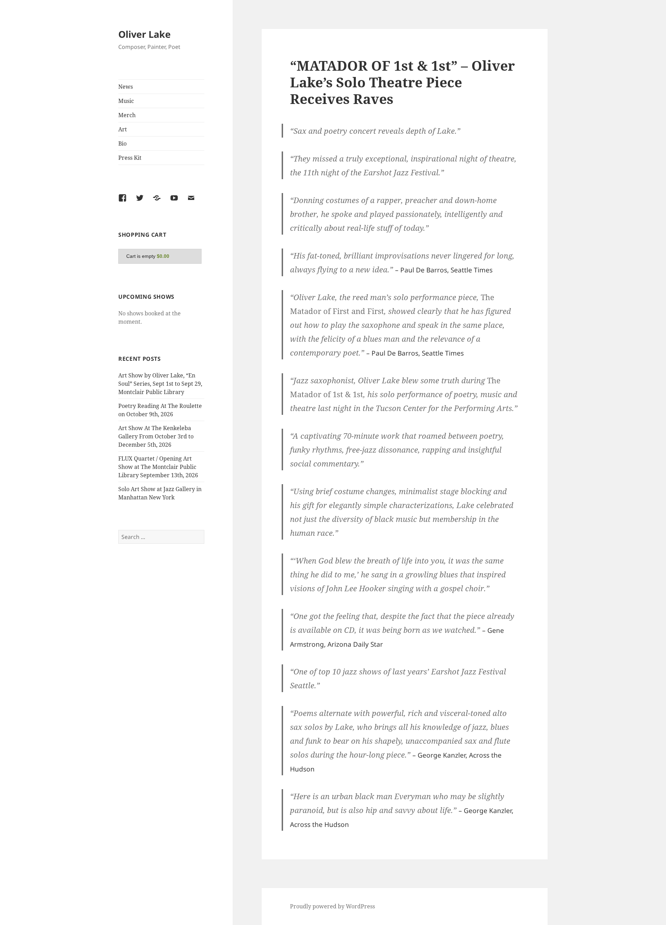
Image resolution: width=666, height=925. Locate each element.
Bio (122, 143)
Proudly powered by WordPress (332, 906)
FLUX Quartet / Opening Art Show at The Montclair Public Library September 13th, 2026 (158, 467)
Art (122, 129)
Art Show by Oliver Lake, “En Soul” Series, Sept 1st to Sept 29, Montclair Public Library (160, 384)
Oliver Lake (144, 34)
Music (126, 101)
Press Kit (130, 158)
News (125, 86)
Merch (127, 115)
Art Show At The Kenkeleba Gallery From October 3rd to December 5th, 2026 (156, 436)
